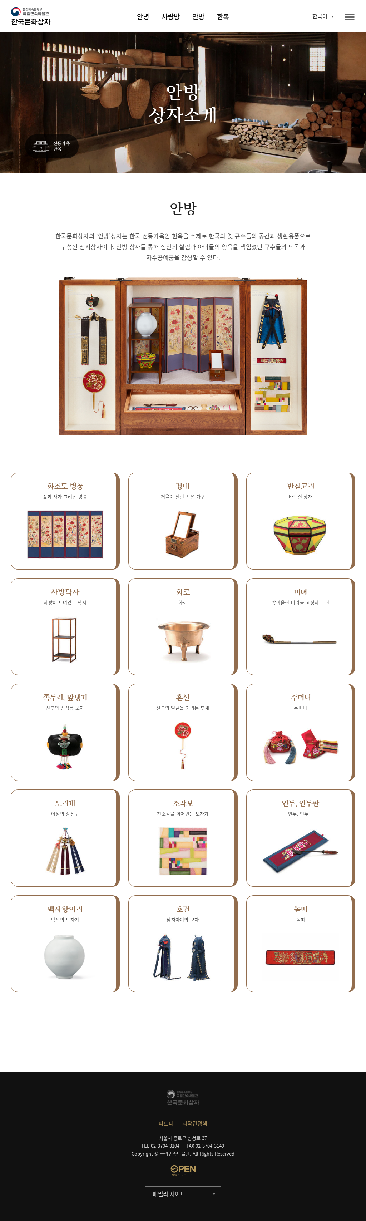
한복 (223, 16)
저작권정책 (194, 1123)
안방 (198, 16)
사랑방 (171, 16)
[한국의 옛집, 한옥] (52, 146)
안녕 (143, 16)
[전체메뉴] (349, 17)
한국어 (319, 16)
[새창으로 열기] (183, 1170)
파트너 (166, 1123)
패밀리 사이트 (169, 1194)
